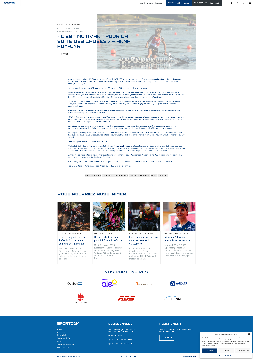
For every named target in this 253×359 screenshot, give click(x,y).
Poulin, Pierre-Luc (143, 176)
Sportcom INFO (63, 338)
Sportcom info (175, 3)
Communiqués (214, 3)
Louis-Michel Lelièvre (121, 176)
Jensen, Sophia (107, 176)
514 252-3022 (129, 344)
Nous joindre (159, 3)
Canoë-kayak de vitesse (93, 176)
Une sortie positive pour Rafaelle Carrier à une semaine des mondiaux (72, 240)
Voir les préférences (242, 351)
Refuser (226, 351)
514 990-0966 (126, 339)
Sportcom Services (201, 3)
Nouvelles (186, 3)
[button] (249, 334)
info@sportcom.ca (115, 335)
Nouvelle (64, 54)
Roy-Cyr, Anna (162, 176)
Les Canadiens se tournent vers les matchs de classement (144, 240)
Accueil (142, 3)
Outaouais (133, 176)
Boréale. (193, 356)
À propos (150, 3)
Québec (153, 176)
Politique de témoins (225, 355)
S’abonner (167, 338)
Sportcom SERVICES (65, 344)
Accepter (210, 351)
